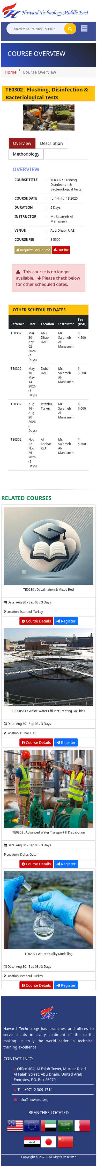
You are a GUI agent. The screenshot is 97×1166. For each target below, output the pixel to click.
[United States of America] (15, 1125)
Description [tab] (51, 143)
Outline (63, 250)
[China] (65, 1141)
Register (68, 621)
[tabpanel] (48, 211)
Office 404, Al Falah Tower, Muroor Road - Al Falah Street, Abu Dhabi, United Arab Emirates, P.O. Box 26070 (51, 1074)
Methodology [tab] (26, 154)
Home (11, 72)
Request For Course (34, 250)
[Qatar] (82, 1125)
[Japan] (49, 1141)
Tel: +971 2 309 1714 (35, 1089)
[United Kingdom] (32, 1125)
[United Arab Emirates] (49, 1125)
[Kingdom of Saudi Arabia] (65, 1125)
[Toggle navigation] (84, 28)
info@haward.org (33, 1099)
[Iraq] (32, 1141)
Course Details (38, 621)
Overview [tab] (22, 143)
